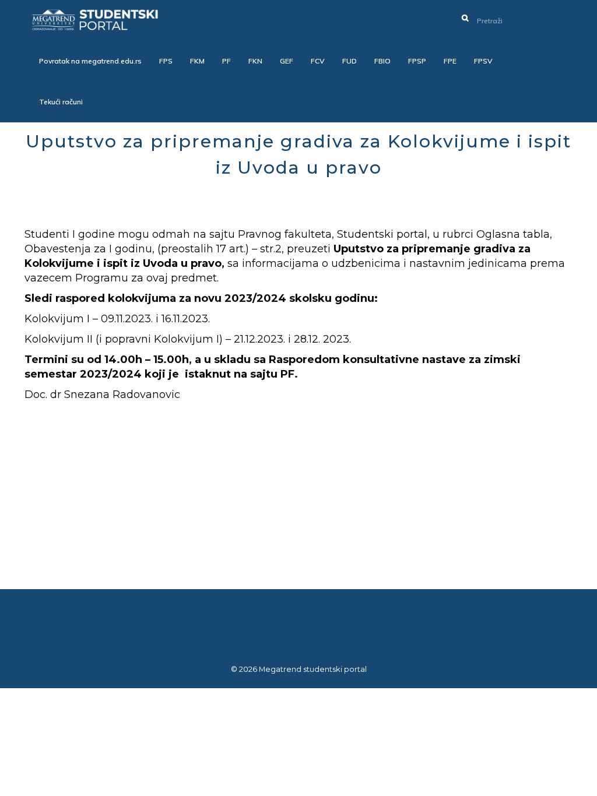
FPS (166, 61)
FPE (450, 61)
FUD (349, 61)
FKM (197, 61)
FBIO (382, 61)
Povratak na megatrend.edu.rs (90, 61)
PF (226, 61)
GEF (286, 61)
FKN (255, 61)
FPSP (417, 61)
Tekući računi (61, 101)
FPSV (483, 61)
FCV (318, 61)
